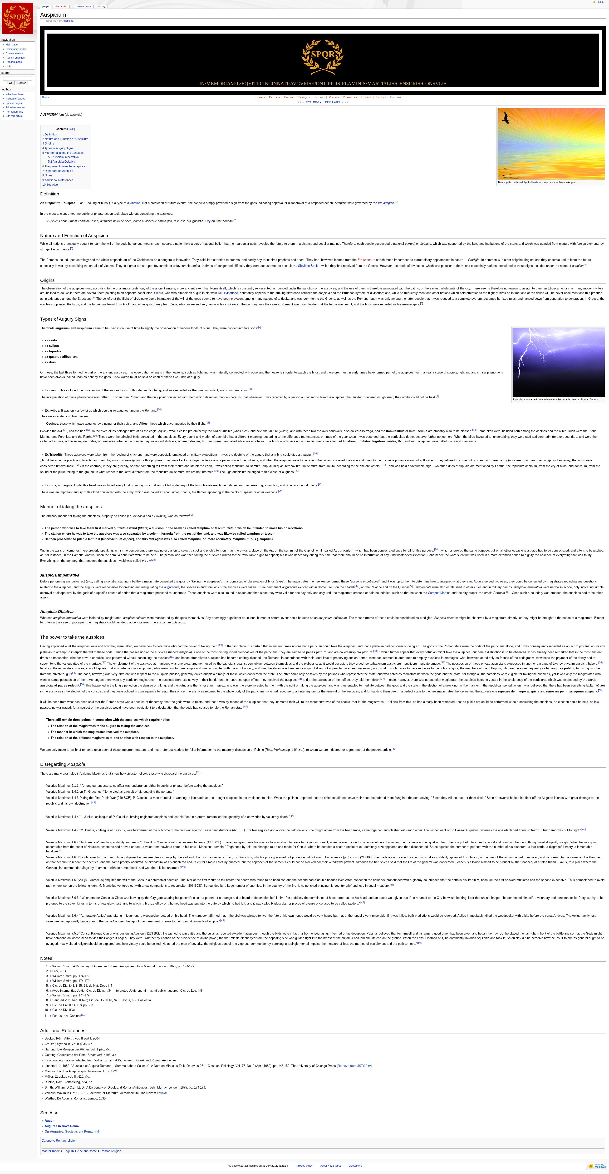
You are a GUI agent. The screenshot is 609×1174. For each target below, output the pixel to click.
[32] (104, 662)
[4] (585, 264)
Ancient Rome (87, 1151)
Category (48, 1140)
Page (45, 6)
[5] (94, 297)
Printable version (15, 107)
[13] (88, 429)
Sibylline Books (308, 266)
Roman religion (66, 1140)
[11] (208, 422)
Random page (14, 61)
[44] (292, 815)
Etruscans (365, 260)
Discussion (61, 6)
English (69, 1151)
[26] (356, 586)
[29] (220, 645)
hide (71, 129)
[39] (600, 690)
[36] (300, 678)
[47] (392, 884)
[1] (396, 201)
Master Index (51, 1151)
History (101, 6)
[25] (153, 559)
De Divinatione (228, 293)
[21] (320, 484)
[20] (297, 470)
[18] (384, 464)
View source (84, 6)
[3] (71, 248)
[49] (222, 920)
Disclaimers (355, 1165)
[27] (411, 586)
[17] (77, 464)
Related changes (15, 98)
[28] (507, 591)
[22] (280, 491)
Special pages (14, 103)
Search (5, 72)
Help (8, 66)
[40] (245, 706)
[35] (74, 673)
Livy (208, 221)
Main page (12, 44)
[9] (437, 396)
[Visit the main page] (18, 18)
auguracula (171, 587)
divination (133, 203)
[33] (443, 662)
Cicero (158, 293)
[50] (419, 942)
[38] (82, 684)
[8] (251, 389)
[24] (436, 549)
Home (45, 97)
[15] (95, 435)
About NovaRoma (330, 1165)
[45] (583, 829)
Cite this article (14, 115)
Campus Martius (439, 593)
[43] (93, 802)
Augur (49, 1120)
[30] (375, 651)
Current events (14, 53)
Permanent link (14, 111)
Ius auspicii (386, 203)
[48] (362, 902)
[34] (600, 662)
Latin (160, 1093)
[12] (64, 429)
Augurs (478, 581)
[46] (183, 866)
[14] (474, 429)
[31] (172, 656)
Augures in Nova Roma (62, 1126)
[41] (394, 748)
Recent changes (15, 57)
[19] (216, 470)
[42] (198, 772)
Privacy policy (304, 1165)
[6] (421, 303)
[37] (382, 678)
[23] (191, 514)
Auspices (68, 20)
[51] (83, 1014)
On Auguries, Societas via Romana (70, 1131)
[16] (315, 453)
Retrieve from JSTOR (353, 1066)
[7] (259, 327)
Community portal (16, 49)
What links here (15, 94)
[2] (234, 220)
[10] (159, 409)
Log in (600, 1)
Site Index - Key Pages (323, 102)
